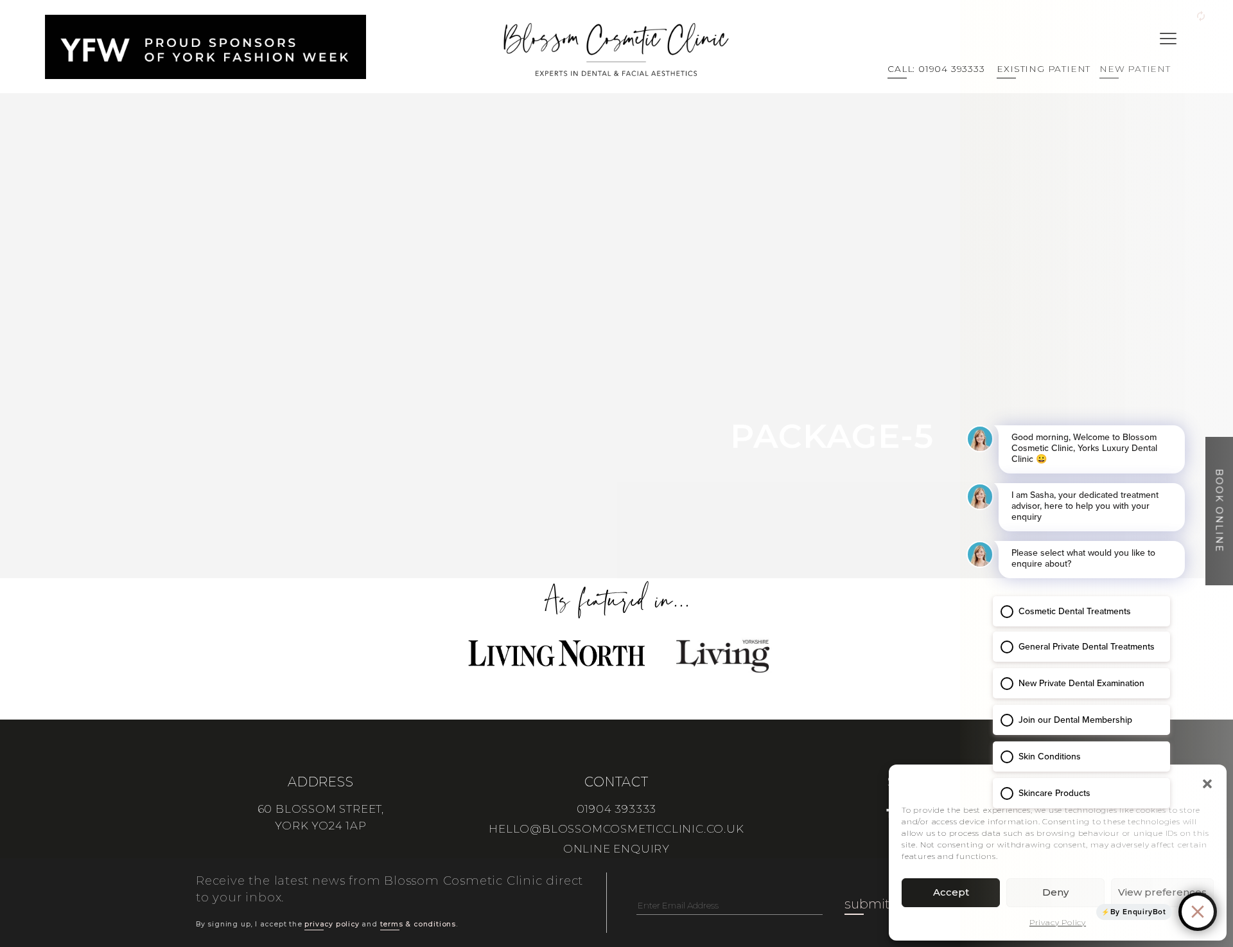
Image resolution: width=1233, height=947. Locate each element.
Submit (867, 904)
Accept (951, 892)
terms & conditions (418, 924)
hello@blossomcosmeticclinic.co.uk (616, 828)
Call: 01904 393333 (936, 69)
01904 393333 (617, 808)
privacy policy (331, 924)
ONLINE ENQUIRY (616, 848)
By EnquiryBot (1138, 911)
